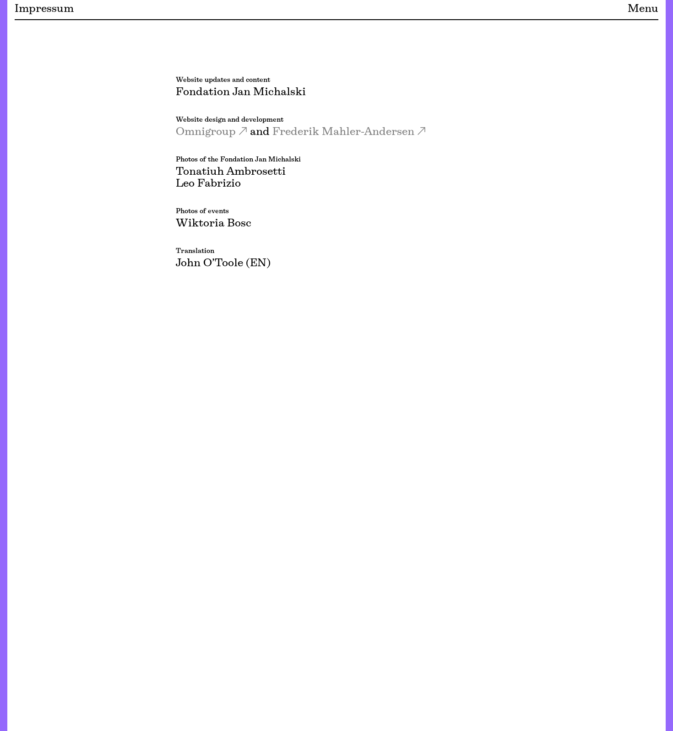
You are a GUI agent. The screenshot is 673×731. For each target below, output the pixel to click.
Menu (643, 9)
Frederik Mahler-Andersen (343, 132)
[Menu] (3, 365)
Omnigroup (206, 132)
